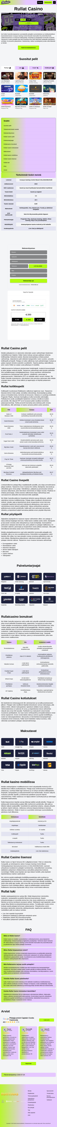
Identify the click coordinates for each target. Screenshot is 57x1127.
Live (20, 67)
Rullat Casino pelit (9, 136)
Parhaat (6, 67)
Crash (34, 67)
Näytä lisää (28, 1063)
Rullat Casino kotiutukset (11, 148)
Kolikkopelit (48, 67)
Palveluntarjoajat (9, 140)
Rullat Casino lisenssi (10, 159)
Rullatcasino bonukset (10, 144)
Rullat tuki (7, 162)
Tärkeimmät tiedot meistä (11, 129)
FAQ (5, 166)
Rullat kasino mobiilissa (11, 155)
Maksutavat (7, 151)
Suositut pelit (7, 125)
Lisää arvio (47, 1020)
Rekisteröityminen (9, 133)
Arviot (5, 170)
